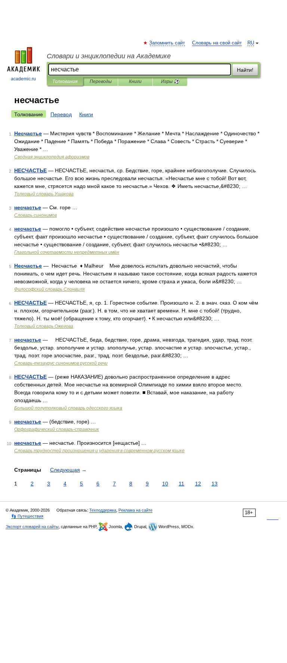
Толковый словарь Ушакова (44, 194)
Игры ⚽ (170, 81)
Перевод (61, 114)
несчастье (27, 207)
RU (250, 43)
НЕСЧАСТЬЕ (30, 170)
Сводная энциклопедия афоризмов (51, 157)
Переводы (101, 81)
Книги (135, 81)
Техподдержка (102, 510)
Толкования (64, 81)
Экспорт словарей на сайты (32, 526)
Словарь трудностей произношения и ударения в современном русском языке (99, 450)
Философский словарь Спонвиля (49, 289)
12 (198, 484)
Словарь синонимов (35, 215)
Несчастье (28, 133)
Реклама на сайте (135, 510)
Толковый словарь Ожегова (43, 326)
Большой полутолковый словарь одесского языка (68, 408)
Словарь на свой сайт (217, 43)
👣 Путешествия (27, 516)
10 (165, 484)
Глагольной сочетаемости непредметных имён (66, 252)
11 (181, 484)
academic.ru (23, 78)
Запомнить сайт (167, 43)
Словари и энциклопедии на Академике (109, 56)
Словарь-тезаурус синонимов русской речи (61, 363)
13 (214, 484)
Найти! (245, 70)
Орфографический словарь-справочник (56, 429)
